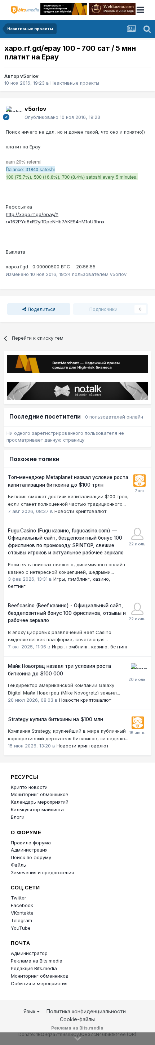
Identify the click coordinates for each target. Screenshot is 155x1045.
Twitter (18, 898)
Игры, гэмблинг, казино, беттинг (90, 646)
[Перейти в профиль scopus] (137, 669)
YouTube (21, 928)
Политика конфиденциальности (86, 1011)
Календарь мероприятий (39, 802)
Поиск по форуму (31, 857)
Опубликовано (62, 117)
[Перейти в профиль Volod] (137, 534)
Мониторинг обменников (39, 794)
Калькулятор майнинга (37, 809)
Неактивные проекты (74, 83)
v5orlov (29, 76)
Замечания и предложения (42, 872)
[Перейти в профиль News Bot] (139, 480)
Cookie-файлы (77, 1019)
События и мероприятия (39, 983)
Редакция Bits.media (34, 968)
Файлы (19, 865)
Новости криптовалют (80, 511)
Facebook (22, 905)
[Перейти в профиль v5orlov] (13, 113)
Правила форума (31, 842)
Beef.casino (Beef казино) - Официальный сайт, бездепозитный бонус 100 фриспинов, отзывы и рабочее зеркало (67, 613)
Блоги (18, 817)
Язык (30, 1011)
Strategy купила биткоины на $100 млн (55, 719)
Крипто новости (29, 787)
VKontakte (22, 913)
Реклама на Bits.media (36, 961)
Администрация (29, 850)
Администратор (29, 953)
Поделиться (41, 309)
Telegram (21, 920)
